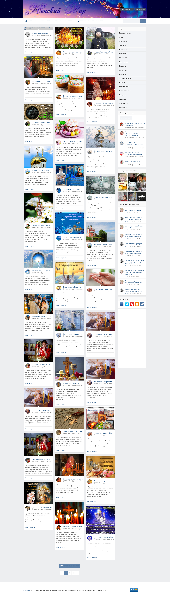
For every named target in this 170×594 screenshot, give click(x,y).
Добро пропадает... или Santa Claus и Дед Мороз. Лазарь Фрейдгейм (134, 262)
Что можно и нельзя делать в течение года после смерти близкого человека (73, 527)
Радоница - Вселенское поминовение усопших (104, 103)
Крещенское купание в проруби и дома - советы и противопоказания (73, 334)
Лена (120, 181)
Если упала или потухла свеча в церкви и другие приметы (42, 459)
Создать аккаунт (126, 9)
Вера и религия (124, 86)
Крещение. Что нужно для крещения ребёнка (104, 334)
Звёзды (121, 45)
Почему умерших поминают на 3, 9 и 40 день (42, 33)
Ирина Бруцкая (139, 182)
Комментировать (30, 52)
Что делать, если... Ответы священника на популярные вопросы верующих (104, 245)
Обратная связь (98, 21)
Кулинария (122, 53)
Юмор (121, 82)
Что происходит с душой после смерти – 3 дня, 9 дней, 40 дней (42, 271)
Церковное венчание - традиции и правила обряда (42, 317)
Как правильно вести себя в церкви (104, 151)
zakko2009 (131, 200)
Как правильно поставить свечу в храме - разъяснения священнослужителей (42, 81)
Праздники (122, 95)
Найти (143, 21)
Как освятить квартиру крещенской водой (73, 237)
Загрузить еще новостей (70, 566)
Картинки (68, 21)
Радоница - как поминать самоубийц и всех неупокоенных (73, 52)
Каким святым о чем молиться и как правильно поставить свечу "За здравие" (42, 365)
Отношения (123, 58)
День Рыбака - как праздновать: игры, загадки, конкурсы (134, 144)
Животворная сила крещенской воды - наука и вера (104, 197)
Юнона (121, 200)
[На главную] (33, 9)
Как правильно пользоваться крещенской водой (73, 189)
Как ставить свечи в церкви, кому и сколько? (73, 479)
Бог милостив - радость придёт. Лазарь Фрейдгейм (133, 281)
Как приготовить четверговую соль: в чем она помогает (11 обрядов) (42, 123)
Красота (122, 49)
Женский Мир (27, 590)
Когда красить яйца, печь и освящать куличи (73, 141)
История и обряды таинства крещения (42, 410)
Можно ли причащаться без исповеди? (73, 383)
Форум (41, 21)
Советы (121, 74)
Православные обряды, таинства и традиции (42, 171)
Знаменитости (124, 91)
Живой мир (123, 41)
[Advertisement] (132, 338)
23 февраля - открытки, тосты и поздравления (135, 124)
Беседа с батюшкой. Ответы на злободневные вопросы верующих (104, 52)
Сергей (121, 190)
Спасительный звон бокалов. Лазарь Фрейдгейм (134, 227)
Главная (33, 21)
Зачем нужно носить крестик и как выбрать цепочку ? (104, 289)
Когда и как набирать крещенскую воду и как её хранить (73, 287)
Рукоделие (122, 66)
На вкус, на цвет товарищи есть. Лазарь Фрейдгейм (133, 210)
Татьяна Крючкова (140, 191)
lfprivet (127, 221)
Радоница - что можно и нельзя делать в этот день (42, 507)
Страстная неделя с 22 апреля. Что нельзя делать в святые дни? (104, 433)
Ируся (130, 190)
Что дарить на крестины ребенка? (104, 382)
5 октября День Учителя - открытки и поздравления (133, 153)
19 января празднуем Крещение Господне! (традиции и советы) (104, 537)
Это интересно (124, 78)
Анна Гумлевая (131, 182)
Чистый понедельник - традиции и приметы (104, 481)
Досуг (121, 37)
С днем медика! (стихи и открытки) (132, 162)
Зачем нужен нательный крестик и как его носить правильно (73, 432)
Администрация (83, 21)
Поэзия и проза (124, 62)
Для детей (122, 103)
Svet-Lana (140, 200)
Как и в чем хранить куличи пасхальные (73, 96)
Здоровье (122, 99)
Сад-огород (123, 70)
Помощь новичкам (54, 21)
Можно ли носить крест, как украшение (42, 226)
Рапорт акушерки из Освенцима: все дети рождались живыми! (131, 133)
